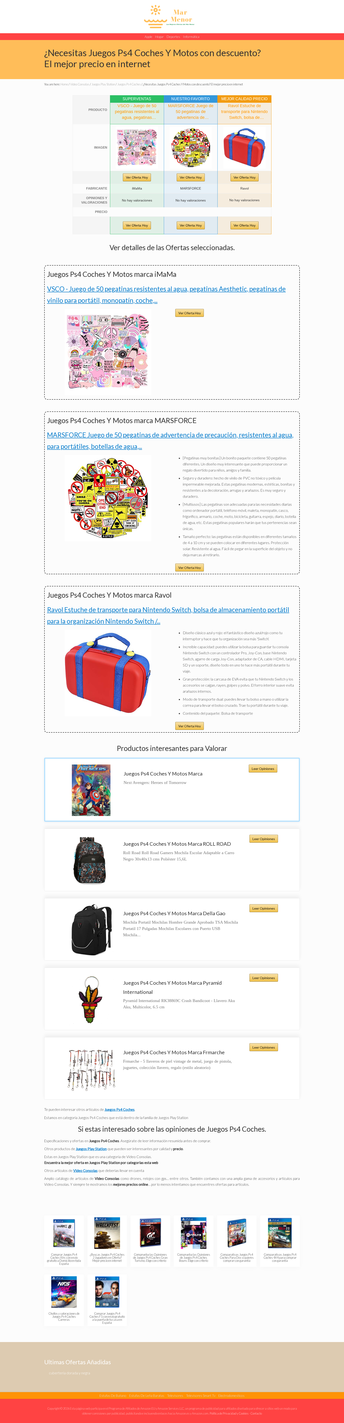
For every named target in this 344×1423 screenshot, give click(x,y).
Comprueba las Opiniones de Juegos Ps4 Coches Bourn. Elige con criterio (193, 1257)
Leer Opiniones (263, 769)
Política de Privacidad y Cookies (229, 1413)
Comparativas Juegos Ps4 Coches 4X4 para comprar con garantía (279, 1257)
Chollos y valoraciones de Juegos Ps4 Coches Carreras (64, 1316)
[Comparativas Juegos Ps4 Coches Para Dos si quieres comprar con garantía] (237, 1233)
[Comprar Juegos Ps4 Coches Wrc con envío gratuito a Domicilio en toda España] (64, 1233)
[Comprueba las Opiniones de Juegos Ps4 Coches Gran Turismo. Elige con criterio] (150, 1233)
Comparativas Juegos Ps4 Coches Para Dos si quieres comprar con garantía (237, 1257)
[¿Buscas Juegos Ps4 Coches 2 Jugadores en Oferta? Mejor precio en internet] (107, 1233)
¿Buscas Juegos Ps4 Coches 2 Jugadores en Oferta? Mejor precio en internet (107, 1257)
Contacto (256, 1413)
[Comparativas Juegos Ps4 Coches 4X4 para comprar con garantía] (280, 1233)
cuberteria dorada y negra (69, 1373)
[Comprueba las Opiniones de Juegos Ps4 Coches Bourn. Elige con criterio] (193, 1233)
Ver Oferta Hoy (137, 177)
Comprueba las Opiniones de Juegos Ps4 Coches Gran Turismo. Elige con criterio (150, 1257)
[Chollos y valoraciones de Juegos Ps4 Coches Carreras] (64, 1292)
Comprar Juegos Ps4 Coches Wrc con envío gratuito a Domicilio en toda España (64, 1259)
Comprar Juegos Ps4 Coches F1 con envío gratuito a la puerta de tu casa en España (107, 1318)
